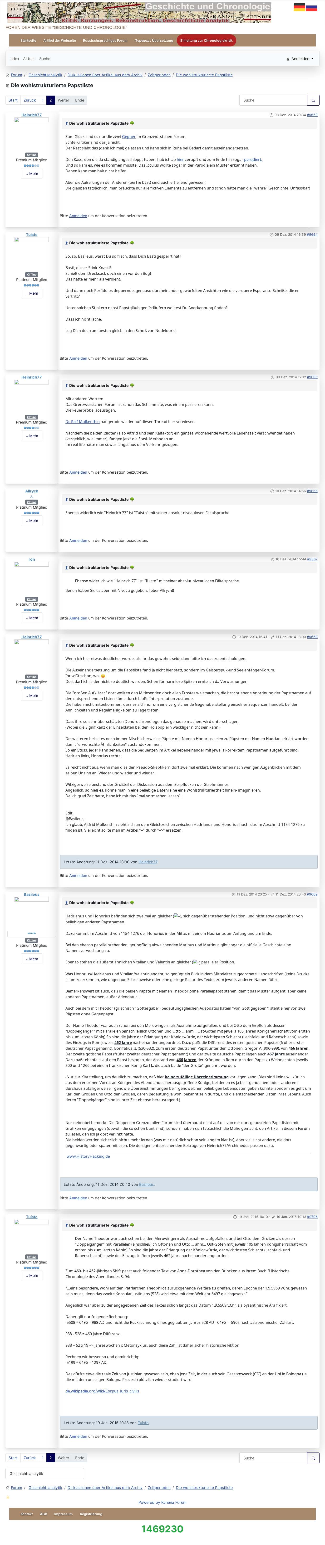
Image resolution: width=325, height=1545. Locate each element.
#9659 (312, 115)
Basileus (31, 894)
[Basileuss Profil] (32, 913)
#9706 (312, 1217)
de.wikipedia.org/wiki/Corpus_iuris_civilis (102, 1391)
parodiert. (252, 159)
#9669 (312, 894)
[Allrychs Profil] (32, 496)
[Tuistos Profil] (32, 254)
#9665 (312, 377)
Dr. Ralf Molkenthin (82, 421)
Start (13, 100)
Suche (44, 58)
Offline (31, 155)
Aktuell (29, 58)
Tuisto (32, 234)
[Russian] (312, 6)
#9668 (312, 637)
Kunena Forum (174, 1502)
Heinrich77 (31, 115)
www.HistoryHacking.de (88, 1156)
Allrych (31, 491)
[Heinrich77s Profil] (32, 134)
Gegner (129, 136)
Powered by (149, 1502)
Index (14, 58)
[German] (300, 6)
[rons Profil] (32, 578)
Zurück (30, 100)
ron (32, 559)
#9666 (312, 491)
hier (180, 159)
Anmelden (78, 215)
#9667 (312, 559)
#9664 (312, 234)
